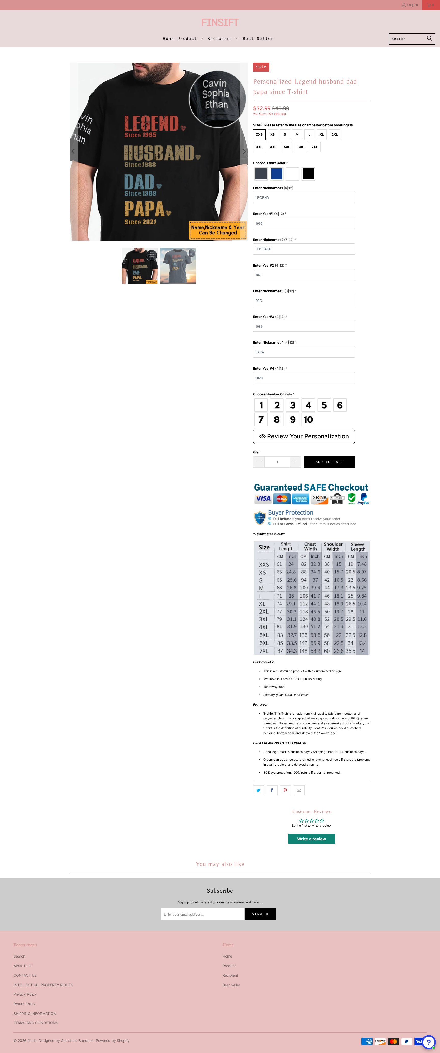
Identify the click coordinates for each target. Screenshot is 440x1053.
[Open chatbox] (429, 1042)
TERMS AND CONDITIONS (35, 1023)
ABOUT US (22, 966)
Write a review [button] (311, 838)
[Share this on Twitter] (258, 790)
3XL (259, 147)
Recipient (230, 975)
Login (412, 5)
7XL (315, 147)
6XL (301, 147)
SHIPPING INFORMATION (34, 1013)
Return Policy (24, 1004)
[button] (190, 39)
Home (227, 956)
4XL (273, 147)
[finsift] (220, 23)
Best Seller (231, 985)
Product (229, 966)
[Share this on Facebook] (272, 790)
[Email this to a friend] (299, 790)
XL (322, 134)
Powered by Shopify (113, 1040)
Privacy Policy (25, 994)
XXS (259, 134)
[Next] (244, 152)
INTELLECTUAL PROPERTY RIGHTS (43, 985)
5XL (287, 147)
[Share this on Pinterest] (285, 790)
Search (19, 956)
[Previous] (74, 152)
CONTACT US (25, 975)
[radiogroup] (304, 174)
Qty (256, 452)
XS (272, 134)
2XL (335, 134)
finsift (32, 1040)
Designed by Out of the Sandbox (66, 1040)
